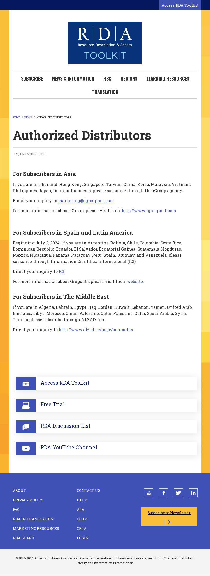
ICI (61, 271)
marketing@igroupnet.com (86, 200)
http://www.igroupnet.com (149, 210)
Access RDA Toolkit (180, 5)
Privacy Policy (28, 500)
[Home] (105, 42)
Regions (129, 78)
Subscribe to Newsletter (169, 512)
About (19, 490)
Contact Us (88, 490)
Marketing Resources (36, 528)
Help (82, 500)
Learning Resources (167, 78)
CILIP (82, 519)
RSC (107, 78)
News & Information (73, 78)
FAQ (16, 509)
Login (83, 537)
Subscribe (32, 78)
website (135, 281)
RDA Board (23, 537)
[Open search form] (154, 5)
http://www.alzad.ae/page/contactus (96, 329)
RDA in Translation (33, 519)
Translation (105, 91)
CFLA (81, 528)
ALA (80, 509)
